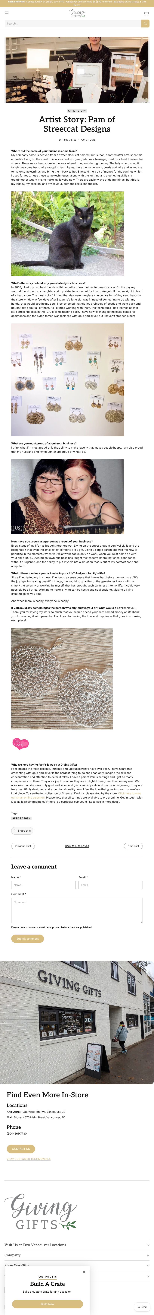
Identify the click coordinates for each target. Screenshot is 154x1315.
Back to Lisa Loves (77, 846)
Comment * (18, 894)
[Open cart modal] (146, 13)
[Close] (84, 1272)
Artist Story (77, 111)
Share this (24, 830)
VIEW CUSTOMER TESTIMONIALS (29, 1159)
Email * (83, 877)
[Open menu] (6, 13)
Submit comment (28, 938)
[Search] (145, 23)
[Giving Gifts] (77, 13)
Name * (16, 877)
